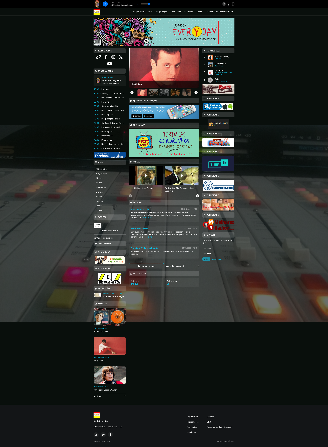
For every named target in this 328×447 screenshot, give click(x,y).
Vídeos (99, 183)
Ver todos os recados (176, 266)
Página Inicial (139, 12)
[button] (142, 92)
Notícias (99, 206)
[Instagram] (228, 4)
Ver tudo (98, 396)
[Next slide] (196, 92)
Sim (209, 248)
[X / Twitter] (224, 4)
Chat (150, 12)
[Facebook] (232, 4)
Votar (206, 259)
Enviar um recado (146, 266)
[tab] (161, 196)
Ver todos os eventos (103, 238)
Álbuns (98, 178)
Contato (200, 12)
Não (209, 254)
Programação (161, 12)
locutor (116, 83)
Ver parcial (216, 259)
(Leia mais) (147, 217)
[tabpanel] (146, 179)
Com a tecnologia (222, 441)
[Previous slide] (132, 92)
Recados (99, 196)
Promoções (176, 12)
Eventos (99, 192)
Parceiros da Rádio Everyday (220, 12)
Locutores (188, 12)
